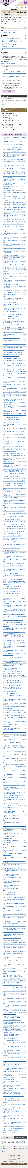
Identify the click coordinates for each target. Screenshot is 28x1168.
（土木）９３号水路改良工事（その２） (12, 1040)
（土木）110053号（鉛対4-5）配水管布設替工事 (14, 483)
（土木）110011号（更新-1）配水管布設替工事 (14, 219)
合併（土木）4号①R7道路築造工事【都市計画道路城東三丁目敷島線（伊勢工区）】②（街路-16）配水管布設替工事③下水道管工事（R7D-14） (15, 470)
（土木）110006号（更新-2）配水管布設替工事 (14, 173)
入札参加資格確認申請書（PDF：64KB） (12, 38)
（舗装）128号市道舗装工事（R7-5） (11, 533)
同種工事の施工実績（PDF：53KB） (11, 41)
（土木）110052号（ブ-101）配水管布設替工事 (14, 481)
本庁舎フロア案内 (7, 1163)
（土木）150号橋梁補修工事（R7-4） (11, 591)
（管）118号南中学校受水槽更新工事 (11, 497)
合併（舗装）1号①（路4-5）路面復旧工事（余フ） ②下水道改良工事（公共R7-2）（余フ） (14, 245)
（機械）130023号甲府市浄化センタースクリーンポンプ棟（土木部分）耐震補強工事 (14, 355)
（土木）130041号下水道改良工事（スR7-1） (13, 485)
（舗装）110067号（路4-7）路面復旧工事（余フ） (14, 563)
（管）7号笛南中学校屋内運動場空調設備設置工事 (14, 764)
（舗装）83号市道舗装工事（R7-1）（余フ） (13, 347)
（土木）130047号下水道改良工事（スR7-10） (14, 531)
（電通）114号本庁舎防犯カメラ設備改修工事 (13, 511)
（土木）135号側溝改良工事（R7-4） (11, 548)
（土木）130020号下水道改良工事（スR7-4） (13, 329)
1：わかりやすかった (8, 125)
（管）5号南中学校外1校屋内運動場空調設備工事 (14, 758)
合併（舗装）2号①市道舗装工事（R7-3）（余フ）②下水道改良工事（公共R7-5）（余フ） (14, 400)
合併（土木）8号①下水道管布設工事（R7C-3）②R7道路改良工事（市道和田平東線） (14, 672)
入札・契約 (13, 1141)
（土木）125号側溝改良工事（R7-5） (11, 519)
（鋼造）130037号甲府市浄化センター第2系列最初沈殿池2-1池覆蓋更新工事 (14, 450)
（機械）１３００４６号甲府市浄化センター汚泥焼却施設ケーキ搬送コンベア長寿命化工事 (14, 1093)
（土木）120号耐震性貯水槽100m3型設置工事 (13, 473)
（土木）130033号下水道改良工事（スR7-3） (13, 441)
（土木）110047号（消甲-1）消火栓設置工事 (13, 431)
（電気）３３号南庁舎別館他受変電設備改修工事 (14, 868)
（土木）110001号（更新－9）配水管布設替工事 (14, 149)
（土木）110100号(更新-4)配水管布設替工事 (13, 710)
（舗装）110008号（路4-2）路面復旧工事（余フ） (14, 190)
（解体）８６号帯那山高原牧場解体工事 (12, 1020)
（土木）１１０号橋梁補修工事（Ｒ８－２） (13, 1096)
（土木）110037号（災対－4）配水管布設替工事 (14, 369)
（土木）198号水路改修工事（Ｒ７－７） (12, 682)
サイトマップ (3, 1146)
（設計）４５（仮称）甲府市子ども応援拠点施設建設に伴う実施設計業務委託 (14, 793)
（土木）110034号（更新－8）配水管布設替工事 (14, 360)
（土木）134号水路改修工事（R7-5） (11, 542)
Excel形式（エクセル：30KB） (14, 45)
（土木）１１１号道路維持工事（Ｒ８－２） (13, 1098)
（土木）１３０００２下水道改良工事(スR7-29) (14, 785)
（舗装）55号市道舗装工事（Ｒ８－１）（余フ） (14, 926)
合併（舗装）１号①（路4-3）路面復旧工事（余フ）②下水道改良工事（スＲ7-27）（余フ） (14, 929)
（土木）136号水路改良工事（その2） (12, 550)
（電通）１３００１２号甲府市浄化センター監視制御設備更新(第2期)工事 (14, 882)
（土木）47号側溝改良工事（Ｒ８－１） (12, 892)
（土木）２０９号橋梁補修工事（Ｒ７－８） (13, 691)
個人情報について (4, 1148)
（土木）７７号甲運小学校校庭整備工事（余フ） (14, 982)
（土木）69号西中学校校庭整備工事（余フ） (13, 311)
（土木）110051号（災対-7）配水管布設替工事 (14, 478)
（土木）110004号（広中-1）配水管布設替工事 (14, 168)
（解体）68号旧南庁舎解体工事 (10, 302)
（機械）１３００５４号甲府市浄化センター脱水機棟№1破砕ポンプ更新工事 (14, 1131)
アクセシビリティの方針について (21, 1149)
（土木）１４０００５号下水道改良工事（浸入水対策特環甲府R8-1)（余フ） (14, 1108)
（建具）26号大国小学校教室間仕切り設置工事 (14, 840)
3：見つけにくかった (8, 122)
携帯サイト (3, 1151)
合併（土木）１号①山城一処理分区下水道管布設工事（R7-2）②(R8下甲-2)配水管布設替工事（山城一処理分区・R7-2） (14, 789)
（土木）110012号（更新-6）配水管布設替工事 (14, 221)
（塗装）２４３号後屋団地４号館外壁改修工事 (14, 743)
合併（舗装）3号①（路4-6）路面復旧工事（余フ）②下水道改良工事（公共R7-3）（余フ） (14, 632)
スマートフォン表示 (20, 1137)
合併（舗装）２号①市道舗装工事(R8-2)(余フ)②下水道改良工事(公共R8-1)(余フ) (14, 1023)
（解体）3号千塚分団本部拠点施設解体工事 (13, 159)
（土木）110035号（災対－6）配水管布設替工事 (14, 363)
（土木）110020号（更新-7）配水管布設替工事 (14, 267)
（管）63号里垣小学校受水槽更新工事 (12, 938)
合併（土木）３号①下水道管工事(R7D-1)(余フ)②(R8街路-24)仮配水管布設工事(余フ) (13, 796)
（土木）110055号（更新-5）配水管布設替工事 (14, 521)
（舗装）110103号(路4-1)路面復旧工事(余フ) (13, 715)
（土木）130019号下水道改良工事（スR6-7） (13, 327)
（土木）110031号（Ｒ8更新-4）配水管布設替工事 (14, 951)
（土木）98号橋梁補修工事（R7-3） (11, 422)
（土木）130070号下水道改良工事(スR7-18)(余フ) (14, 712)
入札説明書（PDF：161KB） (9, 32)
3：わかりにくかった (8, 127)
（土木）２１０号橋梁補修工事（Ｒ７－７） (13, 693)
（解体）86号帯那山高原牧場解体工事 (12, 358)
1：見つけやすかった (8, 120)
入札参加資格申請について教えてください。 (13, 71)
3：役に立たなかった (8, 117)
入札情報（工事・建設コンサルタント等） (12, 134)
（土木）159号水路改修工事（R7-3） (11, 588)
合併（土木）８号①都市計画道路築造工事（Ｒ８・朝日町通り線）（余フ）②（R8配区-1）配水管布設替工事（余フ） (14, 1031)
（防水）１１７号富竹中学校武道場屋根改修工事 (14, 1128)
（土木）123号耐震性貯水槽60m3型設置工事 (13, 517)
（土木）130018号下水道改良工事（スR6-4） (13, 324)
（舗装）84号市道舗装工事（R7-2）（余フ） (13, 350)
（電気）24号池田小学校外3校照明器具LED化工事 (14, 202)
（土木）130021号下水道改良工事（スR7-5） (13, 332)
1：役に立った (6, 115)
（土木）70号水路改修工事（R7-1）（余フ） (13, 314)
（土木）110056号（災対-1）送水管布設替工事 (14, 524)
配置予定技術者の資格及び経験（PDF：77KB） (13, 45)
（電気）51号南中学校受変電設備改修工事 (13, 923)
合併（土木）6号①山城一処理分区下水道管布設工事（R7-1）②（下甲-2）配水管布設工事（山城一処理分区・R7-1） (14, 583)
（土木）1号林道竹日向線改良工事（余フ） (13, 745)
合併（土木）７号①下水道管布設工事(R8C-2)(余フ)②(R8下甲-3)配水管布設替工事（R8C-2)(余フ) (14, 979)
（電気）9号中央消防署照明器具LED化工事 (13, 579)
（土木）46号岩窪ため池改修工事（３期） (13, 932)
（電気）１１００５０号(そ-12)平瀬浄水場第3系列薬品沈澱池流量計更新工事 (14, 1078)
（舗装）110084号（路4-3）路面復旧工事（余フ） (14, 640)
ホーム (2, 1141)
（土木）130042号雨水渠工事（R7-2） (12, 491)
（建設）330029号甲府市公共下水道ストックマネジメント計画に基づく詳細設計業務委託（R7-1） (14, 414)
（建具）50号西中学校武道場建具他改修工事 (13, 255)
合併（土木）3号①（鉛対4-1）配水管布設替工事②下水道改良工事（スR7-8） (14, 309)
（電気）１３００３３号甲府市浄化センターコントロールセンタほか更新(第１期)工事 (14, 1017)
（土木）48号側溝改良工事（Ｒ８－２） (12, 894)
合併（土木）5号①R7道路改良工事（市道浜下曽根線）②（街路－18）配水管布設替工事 (15, 539)
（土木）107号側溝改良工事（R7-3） (11, 476)
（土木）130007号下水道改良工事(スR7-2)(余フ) (14, 805)
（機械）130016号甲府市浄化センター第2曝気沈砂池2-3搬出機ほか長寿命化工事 (14, 299)
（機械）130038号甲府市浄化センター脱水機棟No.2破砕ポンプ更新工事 (14, 459)
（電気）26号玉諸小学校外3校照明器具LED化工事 (14, 207)
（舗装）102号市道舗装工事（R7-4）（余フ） (13, 453)
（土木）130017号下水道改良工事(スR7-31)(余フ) (14, 921)
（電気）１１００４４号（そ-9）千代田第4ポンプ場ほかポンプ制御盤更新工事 (14, 1013)
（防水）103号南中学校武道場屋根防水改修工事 (14, 455)
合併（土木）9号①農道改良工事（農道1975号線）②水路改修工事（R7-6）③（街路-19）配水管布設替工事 (15, 677)
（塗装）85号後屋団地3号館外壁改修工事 (12, 352)
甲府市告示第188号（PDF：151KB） (11, 30)
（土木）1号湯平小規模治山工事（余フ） (12, 147)
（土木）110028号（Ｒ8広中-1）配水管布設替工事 (14, 897)
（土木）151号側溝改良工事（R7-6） (11, 593)
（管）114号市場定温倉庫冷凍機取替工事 (12, 144)
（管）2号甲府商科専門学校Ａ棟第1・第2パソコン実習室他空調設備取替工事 (14, 156)
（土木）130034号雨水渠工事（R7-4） (12, 443)
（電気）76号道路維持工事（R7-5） (11, 338)
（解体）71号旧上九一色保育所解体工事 (12, 940)
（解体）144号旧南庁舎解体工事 (10, 573)
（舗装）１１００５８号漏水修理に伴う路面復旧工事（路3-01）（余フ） (14, 1123)
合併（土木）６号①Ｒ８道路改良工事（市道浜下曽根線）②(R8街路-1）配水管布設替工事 (14, 976)
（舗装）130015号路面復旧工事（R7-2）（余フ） (14, 292)
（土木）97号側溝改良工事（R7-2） (11, 419)
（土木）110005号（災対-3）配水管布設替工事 (14, 171)
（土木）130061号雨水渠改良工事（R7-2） (13, 620)
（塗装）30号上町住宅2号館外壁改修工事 (12, 209)
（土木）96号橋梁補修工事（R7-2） (11, 417)
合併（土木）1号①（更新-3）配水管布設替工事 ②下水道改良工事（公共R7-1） (14, 212)
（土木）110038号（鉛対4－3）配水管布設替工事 (14, 371)
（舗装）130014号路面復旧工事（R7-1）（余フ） (14, 290)
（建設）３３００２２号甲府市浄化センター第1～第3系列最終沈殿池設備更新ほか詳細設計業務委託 (14, 1009)
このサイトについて (19, 1146)
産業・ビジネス (7, 1141)
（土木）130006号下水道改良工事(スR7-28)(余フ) (14, 803)
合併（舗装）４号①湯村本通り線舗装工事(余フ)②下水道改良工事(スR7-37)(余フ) (14, 1035)
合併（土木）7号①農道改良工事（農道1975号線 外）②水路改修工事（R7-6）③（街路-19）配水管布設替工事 (15, 610)
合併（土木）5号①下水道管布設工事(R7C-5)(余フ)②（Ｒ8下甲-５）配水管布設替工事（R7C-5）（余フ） (14, 944)
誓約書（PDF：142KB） (8, 48)
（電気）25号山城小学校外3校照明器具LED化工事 (14, 204)
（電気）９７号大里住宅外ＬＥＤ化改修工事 (13, 1071)
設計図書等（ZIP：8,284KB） (9, 63)
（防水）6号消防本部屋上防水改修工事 (12, 536)
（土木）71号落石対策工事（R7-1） (11, 316)
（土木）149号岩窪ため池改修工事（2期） (13, 586)
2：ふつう (14, 115)
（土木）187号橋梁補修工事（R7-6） (11, 680)
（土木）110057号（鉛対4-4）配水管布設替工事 (14, 526)
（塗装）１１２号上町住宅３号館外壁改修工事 (14, 1126)
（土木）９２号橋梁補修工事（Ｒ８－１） (12, 1038)
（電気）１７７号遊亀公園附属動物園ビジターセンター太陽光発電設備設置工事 (14, 661)
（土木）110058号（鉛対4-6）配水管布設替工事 (14, 528)
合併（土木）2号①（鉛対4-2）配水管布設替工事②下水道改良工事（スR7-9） (14, 258)
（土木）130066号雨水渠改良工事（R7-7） (13, 685)
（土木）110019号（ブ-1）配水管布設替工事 (13, 265)
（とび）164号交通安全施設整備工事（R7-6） (13, 622)
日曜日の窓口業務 (20, 1163)
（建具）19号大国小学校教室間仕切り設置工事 (14, 196)
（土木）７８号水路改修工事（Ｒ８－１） (12, 985)
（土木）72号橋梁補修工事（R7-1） (11, 319)
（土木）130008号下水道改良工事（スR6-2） (13, 224)
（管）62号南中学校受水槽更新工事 (11, 284)
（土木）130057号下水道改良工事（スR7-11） (14, 596)
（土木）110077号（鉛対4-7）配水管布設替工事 (14, 614)
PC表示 (7, 1137)
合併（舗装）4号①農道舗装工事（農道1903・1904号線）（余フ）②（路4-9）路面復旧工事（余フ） (14, 637)
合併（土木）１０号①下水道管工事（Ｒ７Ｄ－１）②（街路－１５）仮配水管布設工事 (14, 688)
